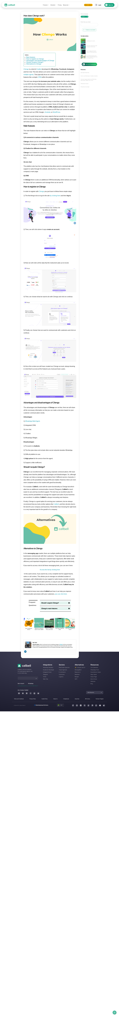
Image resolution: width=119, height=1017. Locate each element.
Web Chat (45, 679)
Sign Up (110, 5)
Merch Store (94, 679)
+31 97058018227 (33, 686)
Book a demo (88, 5)
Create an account (91, 29)
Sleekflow (77, 674)
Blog (92, 683)
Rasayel (77, 676)
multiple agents (29, 74)
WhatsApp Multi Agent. (32, 421)
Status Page (94, 676)
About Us (55, 698)
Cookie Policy (45, 698)
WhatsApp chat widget (85, 86)
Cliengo (26, 69)
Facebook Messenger (48, 669)
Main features (30, 57)
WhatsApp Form (95, 669)
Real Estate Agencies (64, 667)
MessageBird (78, 669)
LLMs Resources (90, 692)
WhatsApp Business (48, 667)
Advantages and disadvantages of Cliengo (40, 60)
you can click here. (61, 594)
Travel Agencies (63, 669)
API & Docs (87, 698)
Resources (65, 5)
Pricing (59, 5)
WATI (76, 679)
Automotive (62, 674)
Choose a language (84, 14)
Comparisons (66, 698)
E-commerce (62, 672)
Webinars (93, 681)
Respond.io (78, 672)
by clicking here (55, 195)
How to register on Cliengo (35, 59)
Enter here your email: (86, 22)
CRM (39, 77)
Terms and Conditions (19, 698)
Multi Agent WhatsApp (85, 72)
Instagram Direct (47, 672)
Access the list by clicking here (50, 569)
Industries (77, 698)
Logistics (61, 676)
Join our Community (91, 64)
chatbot (39, 69)
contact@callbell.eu (23, 686)
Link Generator (94, 667)
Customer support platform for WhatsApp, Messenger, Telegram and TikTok (89, 80)
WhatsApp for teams (85, 83)
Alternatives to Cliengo (33, 64)
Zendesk (47, 112)
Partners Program (99, 698)
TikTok (44, 676)
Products (45, 5)
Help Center (94, 674)
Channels (52, 5)
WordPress (56, 112)
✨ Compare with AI (80, 667)
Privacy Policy (33, 698)
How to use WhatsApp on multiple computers (89, 76)
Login (99, 5)
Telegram (45, 674)
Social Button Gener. (96, 672)
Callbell (56, 504)
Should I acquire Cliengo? (34, 62)
